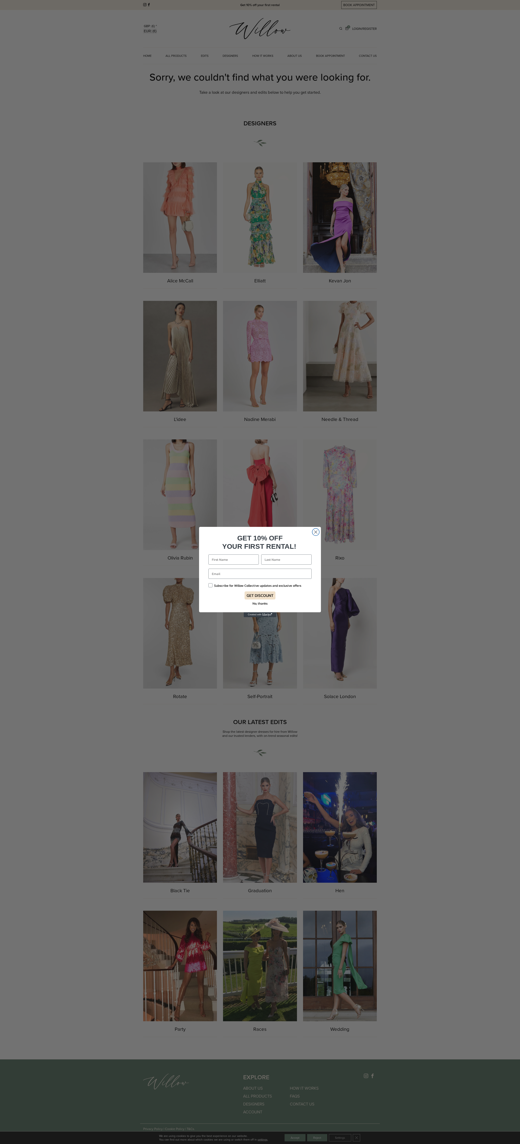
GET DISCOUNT (260, 595)
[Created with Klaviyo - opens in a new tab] (260, 614)
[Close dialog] (315, 532)
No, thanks (260, 603)
